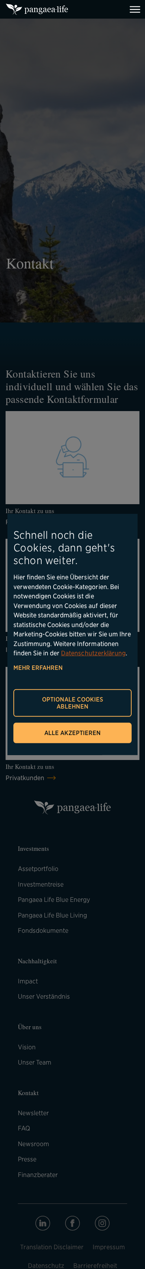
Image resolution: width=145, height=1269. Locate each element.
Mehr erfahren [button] (38, 667)
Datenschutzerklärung (93, 653)
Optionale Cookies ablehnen (72, 703)
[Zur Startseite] (37, 9)
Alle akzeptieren (72, 733)
